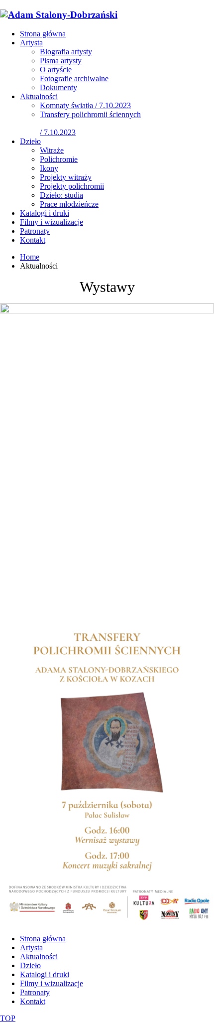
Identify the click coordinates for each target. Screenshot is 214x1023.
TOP (7, 1018)
